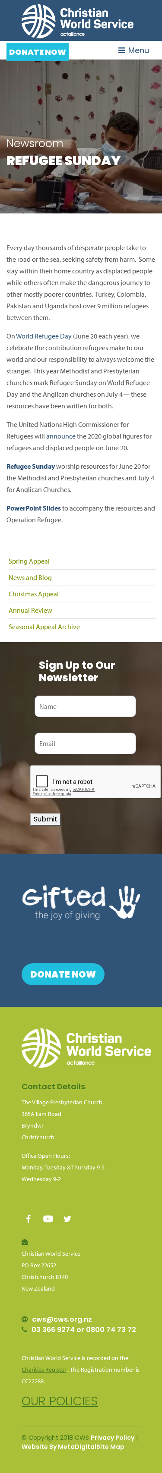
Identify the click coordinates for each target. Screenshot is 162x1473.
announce (61, 436)
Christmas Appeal (34, 593)
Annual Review (30, 610)
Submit (45, 819)
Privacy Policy (112, 1437)
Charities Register (44, 1369)
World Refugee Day (44, 336)
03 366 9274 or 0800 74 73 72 (84, 1330)
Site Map (110, 1446)
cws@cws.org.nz (62, 1319)
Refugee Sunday (30, 466)
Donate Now (37, 52)
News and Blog (30, 577)
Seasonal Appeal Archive (44, 626)
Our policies (60, 1401)
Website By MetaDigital (59, 1446)
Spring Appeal (29, 561)
